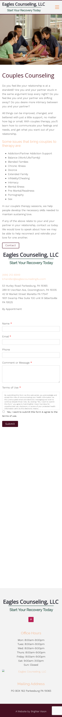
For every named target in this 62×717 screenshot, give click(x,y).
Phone (6, 349)
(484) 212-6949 (11, 274)
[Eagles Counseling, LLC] (31, 672)
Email (6, 336)
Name (7, 323)
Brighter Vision (38, 711)
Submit (10, 423)
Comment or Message (17, 362)
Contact (10, 245)
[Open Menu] (57, 7)
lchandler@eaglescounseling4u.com (24, 278)
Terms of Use (11, 387)
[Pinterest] (31, 619)
